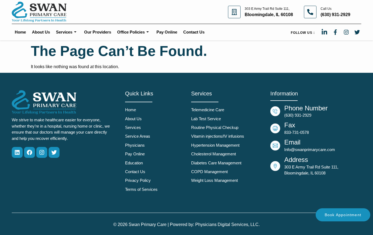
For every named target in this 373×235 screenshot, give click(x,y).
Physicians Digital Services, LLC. (227, 224)
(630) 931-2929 (335, 14)
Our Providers (97, 32)
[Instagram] (41, 152)
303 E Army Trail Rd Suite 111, (267, 9)
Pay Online (166, 32)
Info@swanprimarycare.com (309, 149)
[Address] (275, 166)
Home (20, 32)
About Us (41, 32)
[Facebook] (29, 152)
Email (292, 142)
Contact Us (194, 32)
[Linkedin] (17, 152)
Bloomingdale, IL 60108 (269, 14)
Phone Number (306, 108)
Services (64, 32)
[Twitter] (54, 152)
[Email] (275, 145)
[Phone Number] (275, 111)
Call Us (326, 9)
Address (296, 159)
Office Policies (131, 32)
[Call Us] (310, 12)
